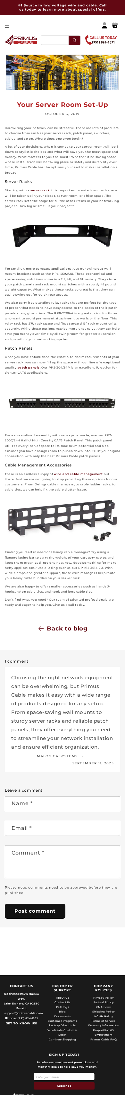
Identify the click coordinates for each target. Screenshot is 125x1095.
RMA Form (103, 1007)
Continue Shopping (62, 1039)
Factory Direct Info (62, 1025)
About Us (62, 997)
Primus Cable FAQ (103, 1039)
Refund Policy (104, 1002)
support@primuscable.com (23, 1013)
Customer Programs (62, 1020)
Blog (62, 1011)
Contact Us (62, 1002)
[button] (7, 25)
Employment (104, 1034)
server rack (40, 190)
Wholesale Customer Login (62, 1032)
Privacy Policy (103, 997)
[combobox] (60, 40)
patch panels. (28, 367)
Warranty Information (103, 1025)
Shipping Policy (103, 1011)
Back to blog (67, 628)
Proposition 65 (103, 1030)
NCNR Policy (103, 1016)
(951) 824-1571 (27, 1018)
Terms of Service (103, 1020)
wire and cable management (78, 474)
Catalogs (62, 1007)
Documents (62, 1016)
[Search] (74, 40)
